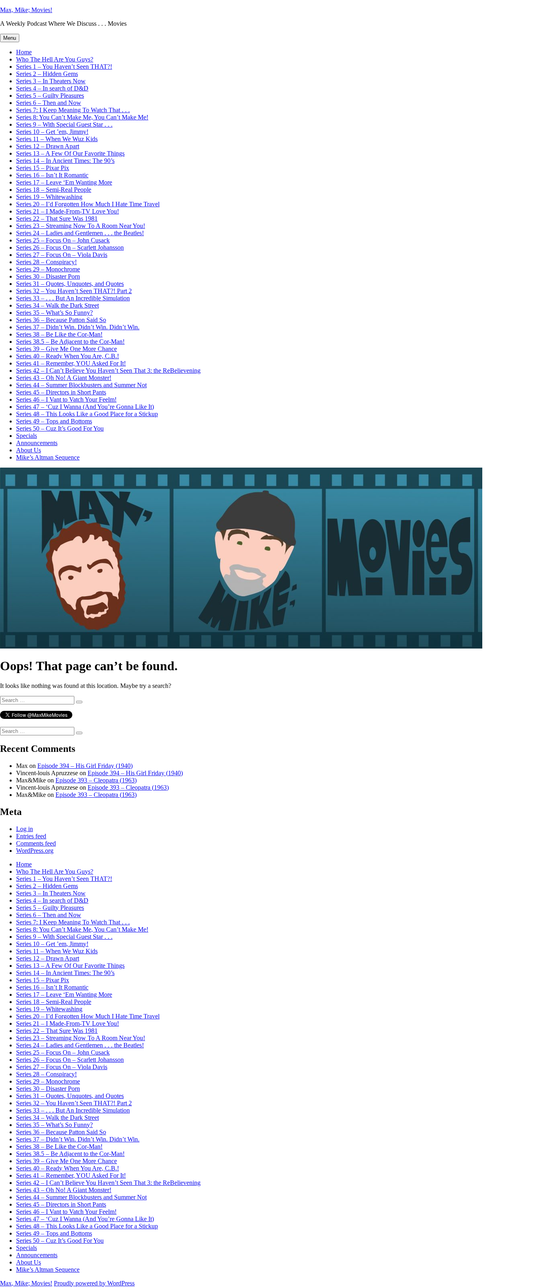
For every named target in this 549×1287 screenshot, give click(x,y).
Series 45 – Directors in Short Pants (61, 392)
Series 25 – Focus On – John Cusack (63, 240)
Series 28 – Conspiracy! (46, 262)
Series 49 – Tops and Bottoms (54, 421)
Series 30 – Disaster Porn (48, 276)
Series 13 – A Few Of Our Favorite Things (70, 153)
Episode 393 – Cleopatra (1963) (96, 780)
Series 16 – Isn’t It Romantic (52, 175)
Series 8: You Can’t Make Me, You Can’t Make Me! (82, 117)
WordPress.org (34, 850)
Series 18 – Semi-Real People (53, 189)
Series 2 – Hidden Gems (47, 73)
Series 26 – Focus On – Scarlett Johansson (70, 247)
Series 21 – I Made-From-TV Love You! (67, 211)
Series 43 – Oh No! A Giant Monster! (63, 377)
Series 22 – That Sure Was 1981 (57, 218)
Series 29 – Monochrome (48, 269)
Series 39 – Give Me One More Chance (66, 348)
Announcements (36, 442)
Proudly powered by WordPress (94, 1283)
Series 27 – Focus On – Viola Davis (61, 254)
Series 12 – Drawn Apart (47, 146)
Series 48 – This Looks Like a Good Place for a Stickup (87, 414)
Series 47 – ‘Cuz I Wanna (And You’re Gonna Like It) (85, 406)
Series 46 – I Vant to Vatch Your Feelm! (66, 399)
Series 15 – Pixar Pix (42, 167)
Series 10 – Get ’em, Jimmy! (52, 131)
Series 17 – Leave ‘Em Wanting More (64, 182)
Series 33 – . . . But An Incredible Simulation (73, 298)
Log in (24, 828)
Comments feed (36, 843)
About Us (28, 450)
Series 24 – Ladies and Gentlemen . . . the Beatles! (80, 233)
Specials (26, 435)
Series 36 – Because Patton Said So (61, 319)
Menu (9, 38)
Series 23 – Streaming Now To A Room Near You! (80, 225)
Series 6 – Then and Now (48, 102)
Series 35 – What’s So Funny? (54, 312)
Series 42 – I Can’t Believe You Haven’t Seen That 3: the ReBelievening (108, 370)
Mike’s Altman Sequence (48, 457)
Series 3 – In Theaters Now (51, 81)
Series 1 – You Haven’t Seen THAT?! (64, 66)
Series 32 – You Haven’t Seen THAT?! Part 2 (74, 290)
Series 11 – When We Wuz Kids (57, 138)
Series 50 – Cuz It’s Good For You (60, 428)
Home (24, 52)
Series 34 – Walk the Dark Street (57, 305)
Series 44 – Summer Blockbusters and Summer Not (81, 385)
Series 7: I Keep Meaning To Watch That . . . (73, 110)
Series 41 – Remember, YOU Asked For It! (71, 363)
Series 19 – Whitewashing (49, 196)
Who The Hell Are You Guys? (54, 59)
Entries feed (31, 836)
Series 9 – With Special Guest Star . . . (64, 124)
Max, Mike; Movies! (26, 9)
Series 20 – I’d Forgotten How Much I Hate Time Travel (88, 204)
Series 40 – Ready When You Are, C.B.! (67, 356)
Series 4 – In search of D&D (52, 88)
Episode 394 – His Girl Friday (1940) (85, 765)
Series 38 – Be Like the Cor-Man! (59, 334)
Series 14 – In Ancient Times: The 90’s (65, 160)
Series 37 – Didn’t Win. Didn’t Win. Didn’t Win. (77, 327)
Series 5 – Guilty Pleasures (50, 95)
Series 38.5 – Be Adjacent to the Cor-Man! (70, 341)
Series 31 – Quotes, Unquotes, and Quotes (70, 283)
